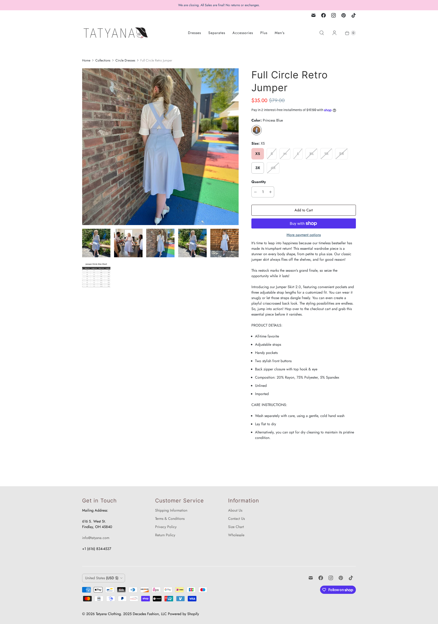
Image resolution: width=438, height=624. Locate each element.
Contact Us (236, 518)
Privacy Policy (166, 526)
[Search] (321, 32)
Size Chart (236, 526)
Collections (102, 60)
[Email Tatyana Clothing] (313, 15)
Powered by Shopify (183, 613)
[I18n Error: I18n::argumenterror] (96, 243)
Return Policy (165, 535)
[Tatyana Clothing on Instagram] (333, 15)
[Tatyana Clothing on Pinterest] (344, 15)
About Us (235, 510)
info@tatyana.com (95, 537)
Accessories (242, 32)
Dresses (194, 32)
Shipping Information (171, 510)
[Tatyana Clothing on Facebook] (323, 15)
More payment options (304, 234)
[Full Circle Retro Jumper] (160, 146)
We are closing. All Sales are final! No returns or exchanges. (219, 5)
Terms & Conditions (170, 518)
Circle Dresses (125, 60)
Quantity (258, 181)
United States (101, 578)
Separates (216, 32)
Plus (263, 32)
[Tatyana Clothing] (116, 32)
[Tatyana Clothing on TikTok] (354, 15)
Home (86, 60)
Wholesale (236, 535)
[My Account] (334, 32)
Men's (279, 32)
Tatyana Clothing (108, 613)
